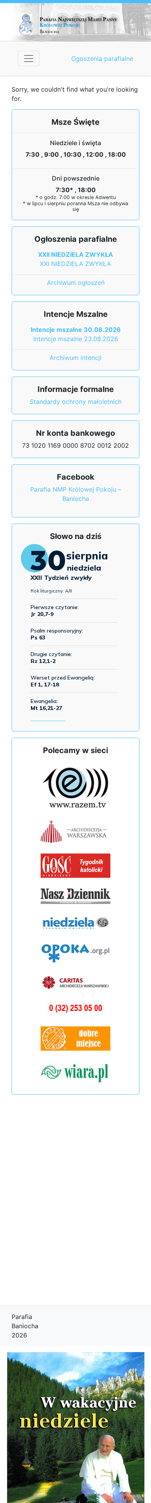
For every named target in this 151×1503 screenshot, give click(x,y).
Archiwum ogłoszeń (76, 282)
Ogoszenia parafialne (102, 58)
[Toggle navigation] (28, 58)
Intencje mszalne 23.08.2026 (75, 339)
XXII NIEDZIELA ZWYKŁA (75, 254)
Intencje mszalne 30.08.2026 (76, 329)
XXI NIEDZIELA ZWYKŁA (75, 264)
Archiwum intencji (75, 358)
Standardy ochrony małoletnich (76, 401)
